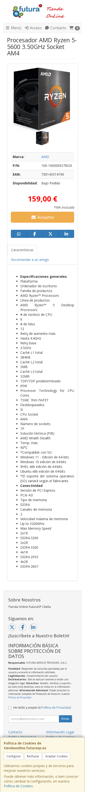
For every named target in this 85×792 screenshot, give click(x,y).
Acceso (35, 27)
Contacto (57, 27)
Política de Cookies (18, 786)
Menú (15, 27)
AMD (45, 156)
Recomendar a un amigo (30, 259)
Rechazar (33, 756)
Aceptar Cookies (56, 756)
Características (22, 250)
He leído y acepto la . (42, 708)
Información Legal (60, 732)
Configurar (13, 756)
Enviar (65, 719)
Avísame (45, 217)
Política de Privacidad (19, 697)
